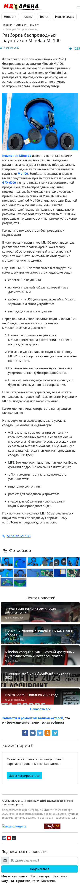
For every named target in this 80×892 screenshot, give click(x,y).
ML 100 (23, 174)
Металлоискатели (14, 876)
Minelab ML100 (19, 536)
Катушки (7, 881)
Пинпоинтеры (40, 876)
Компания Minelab (16, 156)
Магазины (48, 881)
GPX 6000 (9, 183)
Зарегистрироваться (24, 776)
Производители (27, 881)
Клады (28, 17)
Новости (10, 17)
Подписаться (39, 869)
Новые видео (64, 17)
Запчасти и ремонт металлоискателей (32, 718)
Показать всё (40, 709)
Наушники (60, 876)
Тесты (44, 17)
